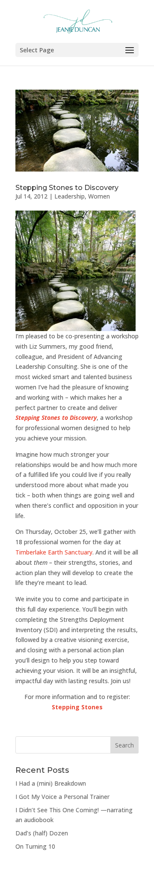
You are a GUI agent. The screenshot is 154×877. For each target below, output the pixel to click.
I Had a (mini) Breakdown (50, 783)
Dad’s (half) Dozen (41, 833)
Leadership (69, 196)
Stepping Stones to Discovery (66, 188)
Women (99, 196)
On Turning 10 (35, 846)
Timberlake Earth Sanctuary (53, 552)
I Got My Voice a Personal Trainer (62, 797)
